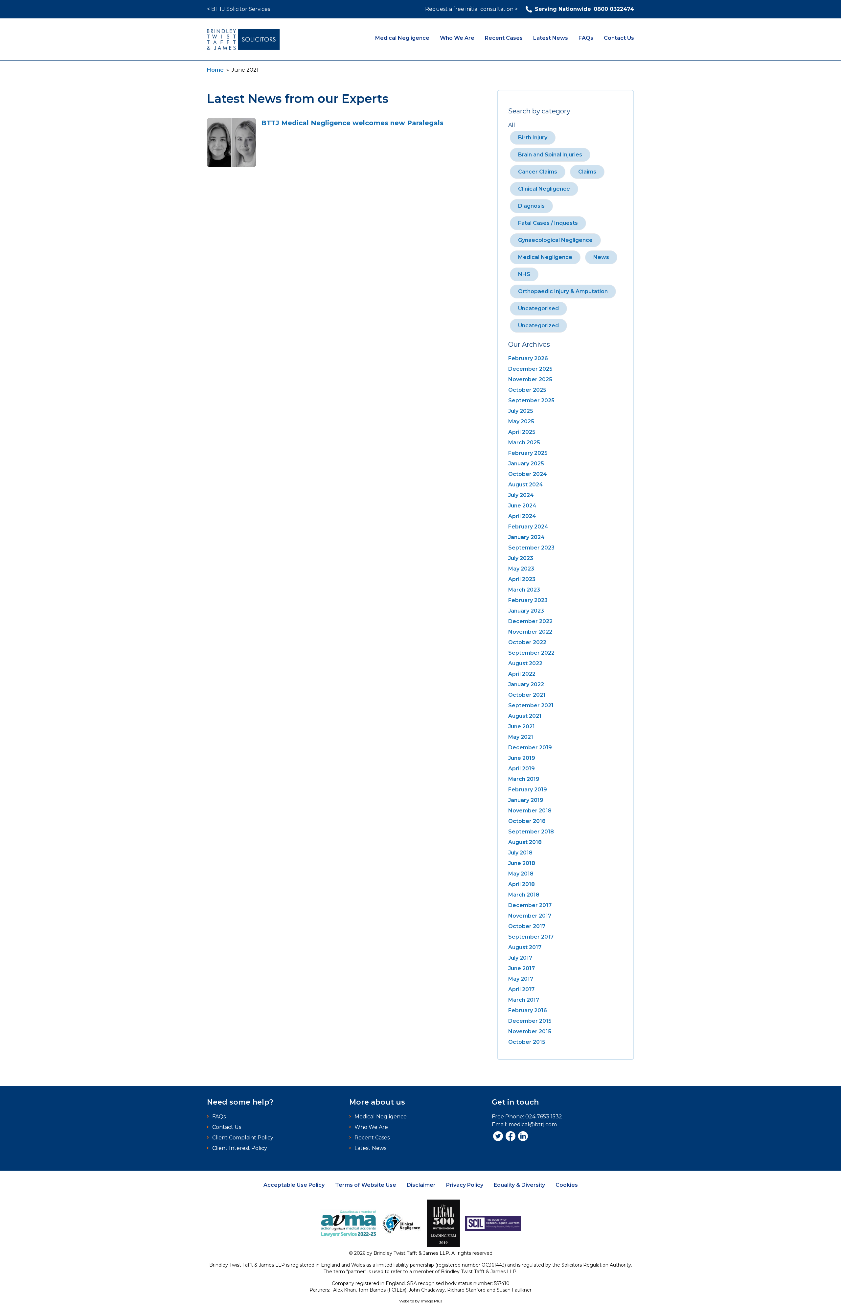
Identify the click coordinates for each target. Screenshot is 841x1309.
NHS (524, 274)
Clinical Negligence (544, 189)
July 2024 (521, 495)
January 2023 (526, 611)
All (511, 125)
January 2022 (526, 684)
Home (215, 70)
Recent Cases (504, 38)
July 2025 (520, 411)
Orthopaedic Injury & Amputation (563, 291)
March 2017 (523, 1000)
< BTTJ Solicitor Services (238, 9)
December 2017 (530, 905)
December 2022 (530, 621)
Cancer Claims (537, 172)
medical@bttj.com (533, 1124)
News (601, 257)
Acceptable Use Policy (294, 1185)
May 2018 (521, 874)
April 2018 (521, 884)
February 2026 (528, 358)
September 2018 (531, 832)
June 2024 (522, 506)
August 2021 (524, 716)
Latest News (550, 38)
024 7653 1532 (543, 1116)
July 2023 (520, 558)
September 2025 (531, 400)
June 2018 (521, 863)
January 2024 (526, 537)
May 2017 (520, 979)
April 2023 (521, 579)
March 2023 (524, 590)
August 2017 (524, 947)
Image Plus (431, 1300)
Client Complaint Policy (242, 1137)
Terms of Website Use (365, 1185)
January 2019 (525, 800)
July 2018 (520, 853)
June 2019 (521, 758)
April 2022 (521, 674)
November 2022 (530, 632)
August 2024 (525, 484)
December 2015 (530, 1021)
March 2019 (523, 779)
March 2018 (523, 895)
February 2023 (528, 600)
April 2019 (521, 768)
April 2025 (521, 432)
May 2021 (520, 737)
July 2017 (520, 958)
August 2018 (525, 842)
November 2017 (529, 916)
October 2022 (527, 642)
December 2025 (530, 369)
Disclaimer (421, 1185)
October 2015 (526, 1042)
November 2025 (530, 379)
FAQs (586, 38)
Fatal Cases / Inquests (548, 223)
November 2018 (530, 810)
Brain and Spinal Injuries (550, 155)
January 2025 (526, 463)
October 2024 (527, 474)
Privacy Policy (464, 1185)
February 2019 (527, 789)
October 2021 (526, 695)
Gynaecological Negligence (555, 240)
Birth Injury (532, 137)
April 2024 (522, 516)
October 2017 (526, 926)
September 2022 (531, 653)
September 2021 (531, 705)
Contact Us (619, 38)
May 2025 (521, 421)
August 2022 (525, 663)
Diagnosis (531, 206)
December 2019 (530, 747)
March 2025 (524, 442)
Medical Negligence (402, 38)
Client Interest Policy (239, 1148)
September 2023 (531, 548)
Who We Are (457, 38)
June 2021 (521, 726)
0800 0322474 (584, 9)
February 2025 (528, 453)
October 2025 (527, 390)
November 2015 (529, 1031)
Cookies (567, 1185)
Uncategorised (538, 308)
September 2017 (531, 937)
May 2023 (521, 569)
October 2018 (527, 821)
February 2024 (528, 527)
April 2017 (521, 989)
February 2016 (527, 1010)
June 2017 (521, 968)
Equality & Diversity (519, 1185)
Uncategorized (538, 325)
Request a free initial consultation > (471, 9)
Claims (587, 172)
